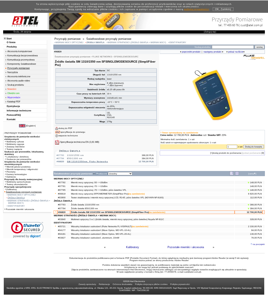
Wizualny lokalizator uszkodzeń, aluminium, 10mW (95, 238)
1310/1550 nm (75, 155)
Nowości (11, 89)
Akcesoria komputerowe (19, 51)
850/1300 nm (74, 158)
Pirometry (10, 172)
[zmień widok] (231, 174)
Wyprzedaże (13, 97)
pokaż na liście (235, 51)
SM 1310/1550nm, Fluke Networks (87, 161)
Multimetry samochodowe (18, 182)
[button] (27, 229)
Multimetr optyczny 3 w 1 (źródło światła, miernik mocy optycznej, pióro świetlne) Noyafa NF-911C (117, 219)
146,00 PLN (255, 190)
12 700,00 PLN (254, 212)
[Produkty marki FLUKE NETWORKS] (254, 58)
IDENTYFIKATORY (177, 42)
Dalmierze (11, 177)
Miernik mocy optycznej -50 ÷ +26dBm (89, 182)
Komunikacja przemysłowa (21, 59)
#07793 (62, 205)
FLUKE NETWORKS (102, 56)
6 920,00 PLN (255, 194)
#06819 (62, 194)
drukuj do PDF (65, 128)
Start (9, 38)
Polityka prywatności (180, 284)
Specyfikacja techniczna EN (74, 142)
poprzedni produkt (191, 51)
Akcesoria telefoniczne (18, 76)
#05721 (62, 226)
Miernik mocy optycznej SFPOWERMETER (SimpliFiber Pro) (99, 194)
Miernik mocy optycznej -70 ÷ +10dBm (89, 186)
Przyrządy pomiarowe (18, 68)
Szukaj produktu (15, 85)
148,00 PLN (255, 182)
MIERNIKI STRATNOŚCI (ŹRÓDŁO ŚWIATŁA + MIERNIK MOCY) (137, 42)
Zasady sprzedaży (87, 284)
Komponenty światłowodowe (21, 64)
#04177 (62, 230)
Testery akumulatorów (16, 184)
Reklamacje (104, 284)
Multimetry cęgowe (15, 144)
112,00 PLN (256, 197)
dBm (111, 83)
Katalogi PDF (14, 101)
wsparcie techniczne (68, 135)
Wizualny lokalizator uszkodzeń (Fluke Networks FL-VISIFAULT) (101, 226)
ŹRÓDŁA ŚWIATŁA (95, 42)
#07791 (62, 186)
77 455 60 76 (231, 25)
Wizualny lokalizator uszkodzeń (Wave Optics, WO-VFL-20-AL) (101, 234)
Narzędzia (12, 72)
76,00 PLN (256, 238)
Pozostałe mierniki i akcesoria (186, 247)
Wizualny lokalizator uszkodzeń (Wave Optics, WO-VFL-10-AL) (101, 230)
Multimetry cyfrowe (15, 141)
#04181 (62, 234)
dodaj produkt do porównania (227, 153)
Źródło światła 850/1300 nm (84, 208)
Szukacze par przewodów (18, 159)
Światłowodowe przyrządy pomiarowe (24, 192)
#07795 (62, 190)
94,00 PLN (256, 230)
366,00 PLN (255, 205)
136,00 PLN (256, 234)
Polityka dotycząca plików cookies (151, 284)
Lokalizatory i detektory (17, 157)
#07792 (62, 182)
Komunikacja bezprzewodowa (22, 55)
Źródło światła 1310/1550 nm (85, 205)
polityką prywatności (196, 9)
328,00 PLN (256, 219)
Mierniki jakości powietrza (18, 167)
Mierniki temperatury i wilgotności (22, 169)
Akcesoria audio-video (18, 80)
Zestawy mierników (15, 147)
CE (108, 113)
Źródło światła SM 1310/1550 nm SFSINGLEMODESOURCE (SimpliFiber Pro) (110, 212)
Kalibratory (132, 247)
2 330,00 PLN (255, 226)
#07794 (62, 208)
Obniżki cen (13, 93)
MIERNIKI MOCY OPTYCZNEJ (69, 42)
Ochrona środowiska (122, 284)
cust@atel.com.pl (252, 25)
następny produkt (212, 51)
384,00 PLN (255, 208)
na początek (259, 244)
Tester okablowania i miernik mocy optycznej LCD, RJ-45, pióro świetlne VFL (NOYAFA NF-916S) (117, 197)
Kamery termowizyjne (16, 174)
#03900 (62, 197)
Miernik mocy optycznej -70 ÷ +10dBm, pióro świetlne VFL (98, 190)
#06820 (62, 212)
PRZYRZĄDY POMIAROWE (18, 133)
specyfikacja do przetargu (73, 132)
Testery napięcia (14, 149)
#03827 (62, 238)
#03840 (62, 219)
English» (31, 126)
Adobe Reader (181, 260)
